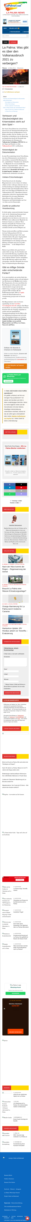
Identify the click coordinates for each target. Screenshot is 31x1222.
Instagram (18, 1189)
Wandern (6, 1087)
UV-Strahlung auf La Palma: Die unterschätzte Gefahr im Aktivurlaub (20, 1105)
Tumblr (26, 1216)
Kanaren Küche (8, 1175)
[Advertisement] (15, 862)
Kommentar (7, 656)
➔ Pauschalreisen (14, 31)
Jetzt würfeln (19, 879)
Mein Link (15, 543)
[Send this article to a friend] (9, 490)
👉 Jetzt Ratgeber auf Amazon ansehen (14, 366)
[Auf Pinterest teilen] (21, 487)
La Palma (17, 564)
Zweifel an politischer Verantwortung (12, 105)
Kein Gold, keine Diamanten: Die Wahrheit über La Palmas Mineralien (21, 925)
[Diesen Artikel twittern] (21, 484)
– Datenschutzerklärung (13, 1203)
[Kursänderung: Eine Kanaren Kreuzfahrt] (7, 1144)
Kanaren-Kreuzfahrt (15, 624)
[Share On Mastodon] (21, 494)
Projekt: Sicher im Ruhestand (11, 1196)
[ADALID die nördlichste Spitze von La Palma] (7, 1096)
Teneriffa (5, 586)
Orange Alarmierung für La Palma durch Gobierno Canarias (13, 608)
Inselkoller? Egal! (18, 912)
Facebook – (7, 1189)
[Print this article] (21, 490)
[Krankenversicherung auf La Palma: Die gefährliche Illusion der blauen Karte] (7, 936)
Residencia (12, 717)
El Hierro (5, 564)
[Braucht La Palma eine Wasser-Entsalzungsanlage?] (15, 582)
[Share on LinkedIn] (9, 487)
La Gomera (11, 564)
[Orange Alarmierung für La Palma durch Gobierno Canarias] (15, 602)
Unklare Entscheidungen (10, 104)
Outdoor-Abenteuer (9, 1179)
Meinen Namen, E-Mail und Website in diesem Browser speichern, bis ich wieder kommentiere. (14, 686)
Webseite (6, 679)
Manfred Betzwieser (11, 86)
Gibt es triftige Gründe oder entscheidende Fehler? (14, 107)
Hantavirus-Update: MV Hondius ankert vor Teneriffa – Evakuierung (15, 630)
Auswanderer (20, 359)
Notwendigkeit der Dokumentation (12, 102)
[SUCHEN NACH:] (15, 35)
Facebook (4, 1216)
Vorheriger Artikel (17, 501)
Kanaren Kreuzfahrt (10, 1128)
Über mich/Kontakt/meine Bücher (12, 1206)
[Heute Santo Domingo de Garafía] (7, 1117)
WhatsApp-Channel (15, 1192)
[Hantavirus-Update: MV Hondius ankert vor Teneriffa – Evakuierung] (15, 622)
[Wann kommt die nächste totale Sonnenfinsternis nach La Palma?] (7, 948)
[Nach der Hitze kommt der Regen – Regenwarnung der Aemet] (15, 562)
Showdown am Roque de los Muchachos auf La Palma (20, 902)
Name (5, 669)
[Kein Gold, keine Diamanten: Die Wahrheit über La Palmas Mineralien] (7, 928)
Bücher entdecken (15, 1032)
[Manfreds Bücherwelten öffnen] (15, 1019)
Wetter (22, 564)
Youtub (13, 1216)
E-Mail (5, 674)
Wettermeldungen (19, 717)
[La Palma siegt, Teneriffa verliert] (7, 893)
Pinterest (12, 1189)
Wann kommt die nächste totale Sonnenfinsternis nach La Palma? (20, 947)
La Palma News (12, 68)
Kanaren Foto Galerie (9, 1182)
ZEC (19, 718)
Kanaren (4, 604)
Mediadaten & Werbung (10, 1210)
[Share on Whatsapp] (9, 494)
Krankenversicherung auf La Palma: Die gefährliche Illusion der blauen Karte (20, 937)
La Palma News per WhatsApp (11, 111)
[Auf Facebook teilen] (9, 484)
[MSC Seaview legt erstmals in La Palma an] (7, 1135)
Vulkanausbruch (7, 146)
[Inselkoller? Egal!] (7, 916)
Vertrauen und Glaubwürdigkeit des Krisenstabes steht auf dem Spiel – (14, 99)
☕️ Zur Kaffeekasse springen (11, 92)
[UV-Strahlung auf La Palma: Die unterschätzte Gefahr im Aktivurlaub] (7, 1112)
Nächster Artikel (14, 503)
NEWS (5, 28)
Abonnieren (8, 381)
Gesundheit (5, 624)
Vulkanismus (20, 68)
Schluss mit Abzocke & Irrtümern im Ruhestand (14, 109)
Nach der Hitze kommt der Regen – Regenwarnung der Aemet (14, 569)
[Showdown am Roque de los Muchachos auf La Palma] (7, 905)
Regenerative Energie (20, 584)
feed (12, 1218)
